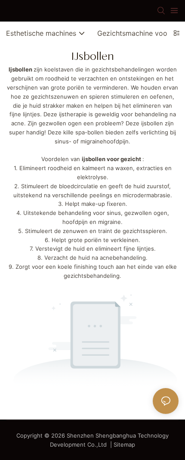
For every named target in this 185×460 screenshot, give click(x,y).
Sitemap (124, 444)
